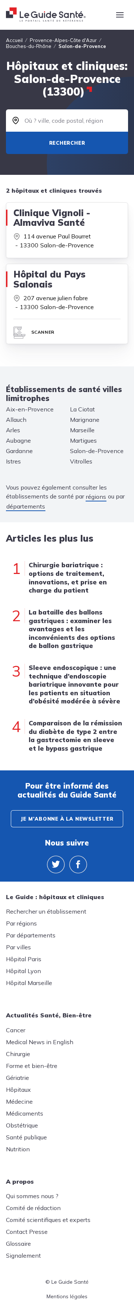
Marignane (84, 419)
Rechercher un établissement (46, 911)
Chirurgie (18, 1054)
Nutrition (18, 1149)
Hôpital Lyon (23, 971)
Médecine (19, 1101)
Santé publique (26, 1137)
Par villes (18, 947)
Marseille (82, 430)
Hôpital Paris (23, 959)
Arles (13, 430)
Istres (13, 461)
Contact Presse (27, 1231)
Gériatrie (17, 1077)
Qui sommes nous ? (32, 1196)
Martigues (83, 440)
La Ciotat (82, 409)
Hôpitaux (18, 1089)
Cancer (15, 1030)
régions (96, 496)
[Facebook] (78, 864)
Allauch (16, 419)
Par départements (30, 935)
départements (25, 506)
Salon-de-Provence (97, 451)
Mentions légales (67, 1296)
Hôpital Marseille (29, 983)
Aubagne (18, 440)
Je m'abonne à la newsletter (66, 819)
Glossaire (18, 1243)
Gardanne (19, 451)
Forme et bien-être (31, 1065)
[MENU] (120, 15)
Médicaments (24, 1113)
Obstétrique (22, 1125)
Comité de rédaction (33, 1208)
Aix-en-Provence (30, 409)
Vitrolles (81, 461)
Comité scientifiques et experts (48, 1219)
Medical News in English (39, 1042)
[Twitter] (56, 864)
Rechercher (67, 143)
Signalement (23, 1255)
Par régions (21, 923)
